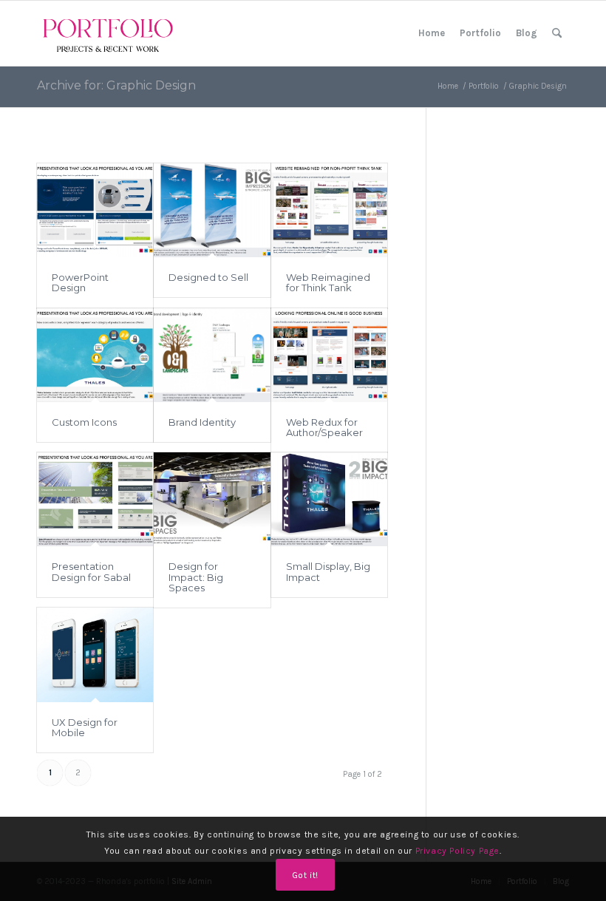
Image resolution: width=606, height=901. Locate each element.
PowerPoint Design (80, 282)
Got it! (305, 875)
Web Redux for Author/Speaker (324, 427)
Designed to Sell (208, 277)
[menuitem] (431, 33)
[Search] (557, 33)
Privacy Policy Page (457, 851)
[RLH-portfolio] (108, 33)
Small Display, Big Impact (328, 571)
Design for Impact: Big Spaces (195, 577)
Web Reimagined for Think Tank (328, 282)
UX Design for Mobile (85, 727)
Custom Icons (84, 422)
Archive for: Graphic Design (116, 85)
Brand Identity (202, 422)
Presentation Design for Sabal (91, 571)
